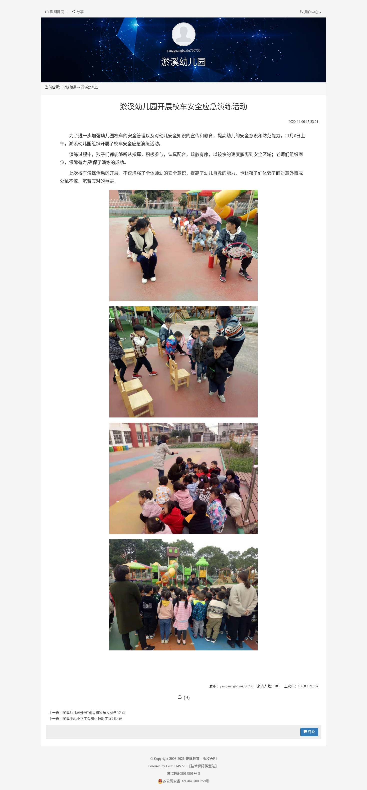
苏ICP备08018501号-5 (183, 774)
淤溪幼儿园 (183, 62)
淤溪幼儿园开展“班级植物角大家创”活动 (94, 713)
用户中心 (311, 12)
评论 (311, 732)
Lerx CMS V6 (176, 766)
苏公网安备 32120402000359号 (186, 781)
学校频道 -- (71, 87)
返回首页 (57, 12)
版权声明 (210, 759)
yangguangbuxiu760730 (236, 686)
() (184, 697)
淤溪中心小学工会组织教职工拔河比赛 (92, 719)
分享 (80, 12)
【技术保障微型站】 (203, 766)
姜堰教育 (192, 759)
